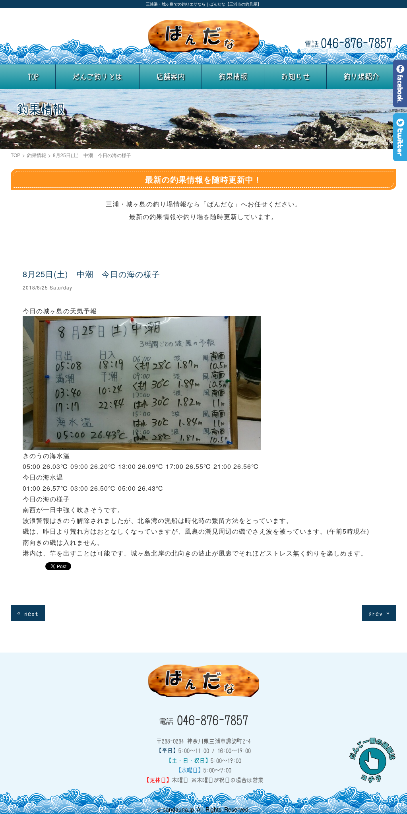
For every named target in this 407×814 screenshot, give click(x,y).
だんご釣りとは (97, 76)
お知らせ (295, 76)
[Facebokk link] (400, 101)
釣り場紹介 (361, 76)
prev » (379, 613)
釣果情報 (233, 76)
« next (28, 613)
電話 (348, 42)
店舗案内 (170, 76)
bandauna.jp (178, 809)
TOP (33, 76)
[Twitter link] (400, 155)
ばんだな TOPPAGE (203, 36)
